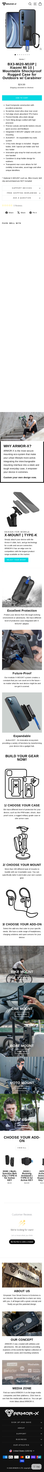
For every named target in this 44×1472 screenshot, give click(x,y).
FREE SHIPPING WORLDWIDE (22, 193)
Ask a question (22, 198)
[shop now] (22, 1001)
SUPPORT (21, 1434)
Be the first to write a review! (22, 1242)
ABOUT (21, 1428)
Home (21, 59)
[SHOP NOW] (22, 964)
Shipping (13, 87)
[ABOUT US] (22, 1275)
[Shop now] (22, 1075)
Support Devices (22, 188)
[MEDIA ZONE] (22, 1372)
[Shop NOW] (22, 1038)
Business (21, 1439)
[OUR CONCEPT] (22, 1323)
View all (21, 1148)
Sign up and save (21, 1422)
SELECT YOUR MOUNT (16, 560)
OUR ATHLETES (21, 1445)
